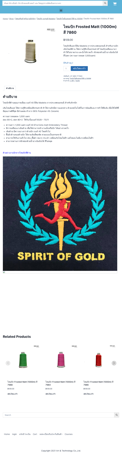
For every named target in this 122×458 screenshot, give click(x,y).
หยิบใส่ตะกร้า (79, 68)
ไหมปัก (77, 81)
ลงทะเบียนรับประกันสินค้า (51, 434)
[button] (61, 10)
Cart (35, 434)
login (14, 434)
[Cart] (114, 4)
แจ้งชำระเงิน (24, 434)
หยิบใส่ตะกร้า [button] (13, 394)
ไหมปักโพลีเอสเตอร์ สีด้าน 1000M (80, 78)
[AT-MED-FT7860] (30, 49)
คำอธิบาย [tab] (10, 88)
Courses (69, 434)
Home (7, 434)
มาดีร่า (72, 81)
